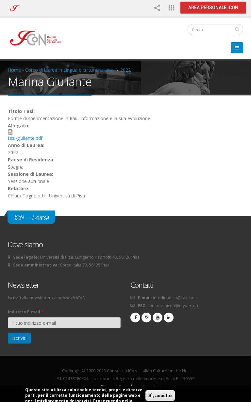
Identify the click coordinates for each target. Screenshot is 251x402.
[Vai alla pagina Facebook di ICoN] (135, 317)
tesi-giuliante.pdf (25, 138)
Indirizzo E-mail (25, 312)
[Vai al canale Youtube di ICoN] (157, 317)
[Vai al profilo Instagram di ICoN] (146, 317)
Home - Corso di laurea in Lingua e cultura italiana (60, 70)
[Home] (39, 38)
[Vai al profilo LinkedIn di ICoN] (169, 317)
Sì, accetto (160, 395)
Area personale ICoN (213, 7)
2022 (125, 70)
